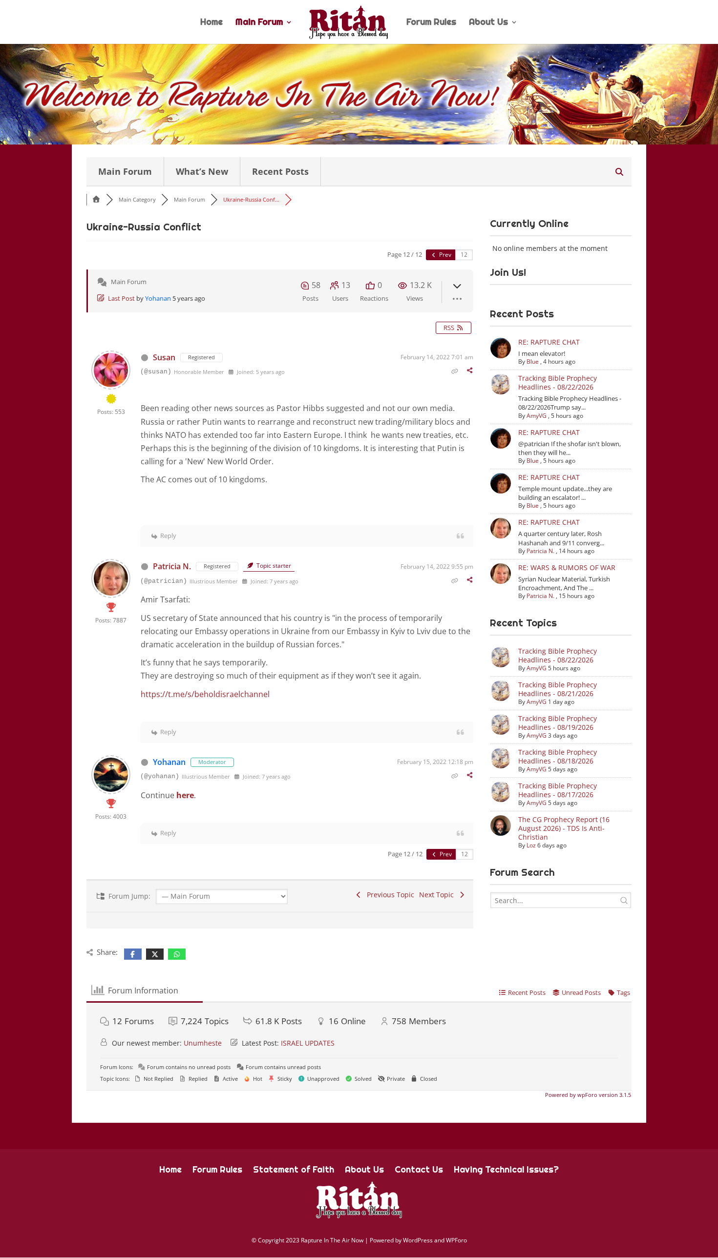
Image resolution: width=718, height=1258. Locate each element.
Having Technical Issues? (506, 1170)
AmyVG (537, 416)
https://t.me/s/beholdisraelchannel (205, 694)
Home (211, 23)
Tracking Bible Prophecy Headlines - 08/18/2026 (557, 756)
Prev (444, 254)
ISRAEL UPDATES (308, 1043)
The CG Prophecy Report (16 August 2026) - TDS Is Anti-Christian (564, 828)
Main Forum (259, 23)
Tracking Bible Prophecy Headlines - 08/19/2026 (557, 723)
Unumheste (203, 1043)
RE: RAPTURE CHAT (549, 342)
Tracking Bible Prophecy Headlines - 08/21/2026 (557, 689)
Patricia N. (172, 566)
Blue (533, 361)
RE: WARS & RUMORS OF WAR (566, 567)
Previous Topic (388, 894)
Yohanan (158, 298)
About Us (488, 23)
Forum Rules (431, 23)
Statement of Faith (293, 1170)
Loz (531, 845)
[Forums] (96, 199)
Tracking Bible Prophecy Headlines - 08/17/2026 (557, 790)
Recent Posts (280, 171)
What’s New (202, 171)
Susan (164, 357)
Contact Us (419, 1170)
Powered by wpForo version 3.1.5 (587, 1094)
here (185, 795)
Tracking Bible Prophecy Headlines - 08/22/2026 (557, 382)
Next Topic (438, 894)
